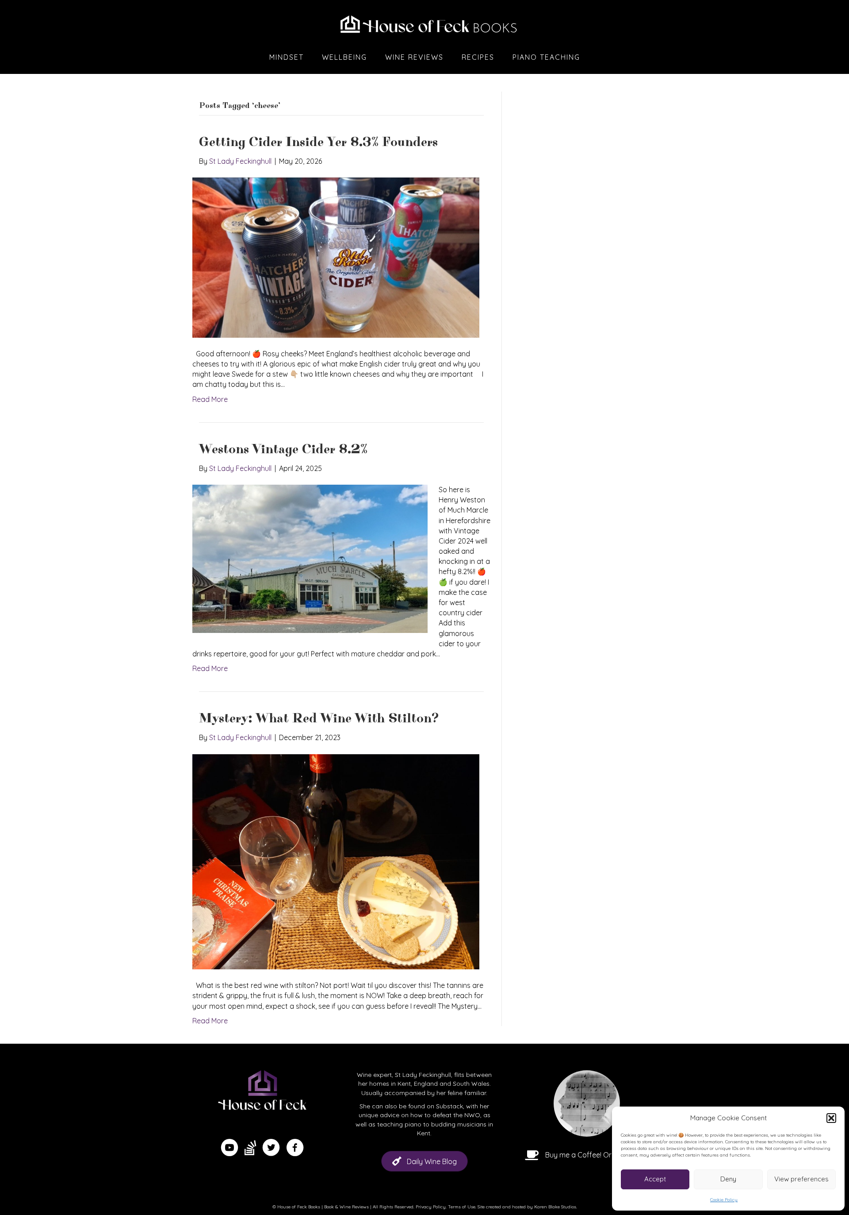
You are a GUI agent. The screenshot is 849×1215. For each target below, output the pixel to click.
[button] (831, 1118)
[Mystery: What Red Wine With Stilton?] (335, 860)
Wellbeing (344, 57)
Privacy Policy (431, 1207)
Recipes (478, 57)
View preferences (801, 1179)
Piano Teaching (546, 57)
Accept (655, 1179)
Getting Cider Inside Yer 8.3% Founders (318, 142)
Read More (210, 399)
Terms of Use (461, 1207)
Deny (728, 1179)
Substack (449, 1106)
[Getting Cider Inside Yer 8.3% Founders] (335, 256)
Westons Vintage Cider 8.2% (283, 449)
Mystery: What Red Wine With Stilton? (319, 718)
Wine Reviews (414, 57)
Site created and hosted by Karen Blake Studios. (527, 1207)
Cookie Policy (724, 1200)
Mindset (286, 57)
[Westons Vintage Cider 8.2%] (310, 557)
